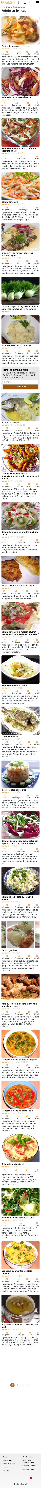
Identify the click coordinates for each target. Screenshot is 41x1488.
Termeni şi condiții (30, 1466)
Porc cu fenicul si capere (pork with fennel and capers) (19, 1005)
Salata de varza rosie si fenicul (16, 97)
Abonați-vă (20, 386)
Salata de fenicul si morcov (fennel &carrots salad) (18, 149)
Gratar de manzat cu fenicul (15, 46)
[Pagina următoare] (23, 1385)
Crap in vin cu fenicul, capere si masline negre (17, 254)
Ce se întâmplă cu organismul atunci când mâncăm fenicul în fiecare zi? (19, 307)
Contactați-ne (28, 1457)
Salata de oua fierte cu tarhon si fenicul (17, 898)
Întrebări (6, 1467)
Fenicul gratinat (9, 950)
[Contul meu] (24, 2)
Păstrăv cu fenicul (10, 422)
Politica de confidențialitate (28, 1461)
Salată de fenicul (9, 202)
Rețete (5, 1457)
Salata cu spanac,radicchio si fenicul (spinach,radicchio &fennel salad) (19, 842)
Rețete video (7, 1460)
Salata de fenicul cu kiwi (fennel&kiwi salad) (20, 533)
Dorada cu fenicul (10, 736)
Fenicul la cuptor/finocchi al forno (18, 585)
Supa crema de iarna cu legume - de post (19, 1325)
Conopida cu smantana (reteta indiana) (16, 1272)
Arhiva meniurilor (9, 1464)
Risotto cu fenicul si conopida (16, 345)
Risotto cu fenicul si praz (13, 790)
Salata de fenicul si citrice (14, 685)
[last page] (28, 1385)
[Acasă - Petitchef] (2, 7)
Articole (6, 1471)
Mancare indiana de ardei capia (17, 1110)
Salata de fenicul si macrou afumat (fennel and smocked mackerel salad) (20, 633)
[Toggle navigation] (37, 2)
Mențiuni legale (29, 1469)
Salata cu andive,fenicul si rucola (17, 1217)
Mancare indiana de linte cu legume (19, 1059)
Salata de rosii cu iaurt (12, 1164)
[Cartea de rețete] (19, 2)
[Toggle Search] (30, 2)
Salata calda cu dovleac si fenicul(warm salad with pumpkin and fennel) (20, 476)
